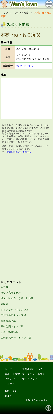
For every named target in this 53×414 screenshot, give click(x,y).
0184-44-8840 (24, 65)
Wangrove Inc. (41, 400)
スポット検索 (12, 374)
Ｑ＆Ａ (8, 396)
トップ (8, 369)
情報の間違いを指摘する (19, 152)
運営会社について (32, 369)
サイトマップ (29, 378)
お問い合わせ (12, 391)
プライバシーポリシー (35, 374)
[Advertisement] (26, 187)
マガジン (10, 378)
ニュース (10, 383)
